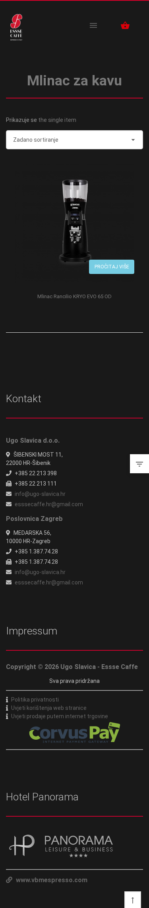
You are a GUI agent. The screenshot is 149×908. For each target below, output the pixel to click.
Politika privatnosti (35, 699)
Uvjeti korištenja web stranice (49, 708)
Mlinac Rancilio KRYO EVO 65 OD (74, 296)
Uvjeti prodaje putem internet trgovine (59, 716)
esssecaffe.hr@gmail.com (49, 504)
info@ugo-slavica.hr (40, 494)
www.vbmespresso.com (50, 880)
